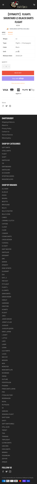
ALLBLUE (5, 192)
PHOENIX (5, 386)
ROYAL (4, 401)
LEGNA (4, 347)
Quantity (4, 62)
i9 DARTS (5, 309)
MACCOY (5, 357)
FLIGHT (4, 154)
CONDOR (5, 233)
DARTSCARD (6, 170)
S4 (3, 408)
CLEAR (4, 230)
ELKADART (5, 271)
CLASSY (4, 227)
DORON (4, 262)
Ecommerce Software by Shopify (24, 478)
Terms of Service (7, 135)
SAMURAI (5, 411)
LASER (4, 344)
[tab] (4, 32)
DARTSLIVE (5, 252)
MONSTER (5, 366)
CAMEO (4, 217)
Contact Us (5, 132)
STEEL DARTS (6, 151)
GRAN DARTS (6, 294)
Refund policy (6, 138)
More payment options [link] (18, 83)
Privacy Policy (6, 128)
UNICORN (5, 446)
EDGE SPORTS (6, 268)
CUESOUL (5, 243)
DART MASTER (6, 249)
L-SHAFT (4, 335)
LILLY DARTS (6, 351)
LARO (4, 341)
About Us (5, 125)
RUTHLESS (5, 405)
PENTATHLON (6, 382)
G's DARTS (5, 290)
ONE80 (4, 376)
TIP (3, 163)
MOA (3, 363)
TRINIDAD (5, 436)
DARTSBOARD (6, 167)
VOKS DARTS (6, 449)
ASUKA (4, 195)
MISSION (5, 360)
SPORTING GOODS (8, 176)
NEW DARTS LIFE (7, 370)
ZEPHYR (4, 459)
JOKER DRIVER (7, 319)
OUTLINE (5, 379)
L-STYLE (4, 338)
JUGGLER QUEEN (7, 328)
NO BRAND (5, 373)
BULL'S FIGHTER (7, 211)
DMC (3, 259)
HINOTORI (5, 306)
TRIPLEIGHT (6, 440)
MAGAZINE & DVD (7, 179)
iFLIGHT (4, 313)
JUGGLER (5, 325)
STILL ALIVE (5, 427)
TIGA (3, 433)
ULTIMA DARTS (6, 443)
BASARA (4, 198)
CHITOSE (5, 224)
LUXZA (4, 354)
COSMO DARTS (7, 236)
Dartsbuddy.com (10, 478)
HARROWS (5, 303)
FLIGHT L (5, 287)
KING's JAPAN (6, 332)
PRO (3, 392)
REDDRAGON (6, 398)
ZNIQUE (4, 462)
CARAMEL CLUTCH (8, 220)
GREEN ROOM (6, 297)
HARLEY (4, 300)
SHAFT (4, 157)
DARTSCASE (6, 160)
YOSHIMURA (6, 455)
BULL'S (4, 208)
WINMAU (5, 452)
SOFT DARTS (6, 147)
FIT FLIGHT (5, 284)
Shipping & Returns (8, 122)
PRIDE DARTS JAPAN (8, 389)
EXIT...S (4, 278)
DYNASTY (5, 265)
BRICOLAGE (6, 205)
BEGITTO (5, 201)
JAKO (4, 316)
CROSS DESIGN (7, 239)
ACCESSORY (6, 173)
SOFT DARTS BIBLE (8, 424)
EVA (3, 274)
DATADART (5, 255)
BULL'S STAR (6, 214)
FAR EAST (5, 281)
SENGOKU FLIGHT (8, 414)
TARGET (4, 430)
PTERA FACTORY (7, 395)
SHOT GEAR (6, 417)
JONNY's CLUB (7, 322)
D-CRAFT (5, 246)
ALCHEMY (5, 189)
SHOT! (4, 421)
